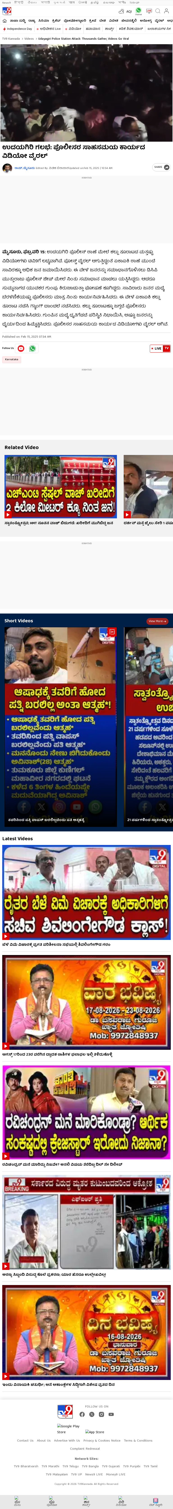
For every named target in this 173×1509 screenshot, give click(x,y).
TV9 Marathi (50, 1467)
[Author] (7, 168)
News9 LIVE (94, 1475)
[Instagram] (101, 1414)
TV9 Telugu (70, 1467)
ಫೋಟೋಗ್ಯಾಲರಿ (75, 21)
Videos (28, 39)
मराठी (45, 2)
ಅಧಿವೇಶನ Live (50, 29)
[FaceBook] (82, 1414)
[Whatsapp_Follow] (32, 348)
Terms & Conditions (138, 1441)
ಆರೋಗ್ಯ (146, 21)
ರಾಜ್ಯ (31, 21)
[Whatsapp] (137, 11)
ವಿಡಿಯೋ (75, 29)
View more (156, 621)
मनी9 (122, 2)
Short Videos (19, 621)
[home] (4, 21)
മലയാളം (109, 2)
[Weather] (121, 11)
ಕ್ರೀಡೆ (92, 21)
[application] (86, 93)
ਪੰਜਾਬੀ (82, 2)
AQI (129, 12)
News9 (6, 2)
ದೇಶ (102, 21)
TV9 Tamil (150, 1467)
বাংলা (72, 2)
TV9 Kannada (11, 39)
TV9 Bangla (90, 1467)
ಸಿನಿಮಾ (43, 21)
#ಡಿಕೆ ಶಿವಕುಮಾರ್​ (131, 29)
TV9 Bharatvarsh (26, 1467)
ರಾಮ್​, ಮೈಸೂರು (25, 168)
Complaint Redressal (85, 1449)
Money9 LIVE (115, 1475)
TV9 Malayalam (57, 1475)
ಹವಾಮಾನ (93, 29)
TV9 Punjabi (131, 1467)
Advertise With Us (67, 1441)
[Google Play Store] (70, 1429)
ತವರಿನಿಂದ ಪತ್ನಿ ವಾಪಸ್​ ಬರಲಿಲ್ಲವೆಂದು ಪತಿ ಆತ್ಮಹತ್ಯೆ (46, 820)
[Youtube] (21, 348)
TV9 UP (76, 1475)
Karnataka (11, 359)
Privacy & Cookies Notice (102, 1441)
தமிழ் (95, 2)
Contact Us (25, 1441)
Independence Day (19, 29)
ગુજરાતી (59, 2)
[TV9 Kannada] (6, 11)
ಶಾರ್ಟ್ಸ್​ (109, 29)
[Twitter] (91, 1414)
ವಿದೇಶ (113, 21)
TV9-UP (134, 2)
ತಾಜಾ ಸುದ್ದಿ (17, 21)
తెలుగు (32, 2)
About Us (44, 1441)
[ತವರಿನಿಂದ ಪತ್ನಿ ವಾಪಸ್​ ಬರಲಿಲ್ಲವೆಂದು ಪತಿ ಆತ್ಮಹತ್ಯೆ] (61, 727)
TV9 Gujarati (111, 1467)
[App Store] (98, 1434)
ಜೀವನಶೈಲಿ (129, 21)
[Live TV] (148, 11)
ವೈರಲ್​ (159, 21)
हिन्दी (19, 2)
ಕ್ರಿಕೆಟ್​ (56, 21)
